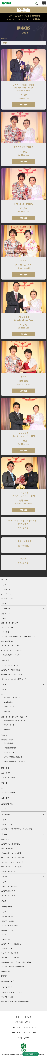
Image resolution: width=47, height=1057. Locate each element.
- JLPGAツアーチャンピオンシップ (15, 761)
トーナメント (5, 589)
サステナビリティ (7, 987)
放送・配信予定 (6, 773)
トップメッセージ (7, 916)
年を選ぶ (4, 39)
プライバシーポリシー (23, 1022)
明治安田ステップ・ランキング (12, 674)
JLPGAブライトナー (8, 804)
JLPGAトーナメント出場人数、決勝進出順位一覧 (18, 636)
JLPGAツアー (5, 618)
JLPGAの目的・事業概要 (9, 926)
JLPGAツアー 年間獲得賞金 (10, 670)
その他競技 (5, 632)
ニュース (4, 580)
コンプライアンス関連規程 (10, 957)
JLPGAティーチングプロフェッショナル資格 (16, 829)
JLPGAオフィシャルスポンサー (12, 944)
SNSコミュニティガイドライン (23, 1027)
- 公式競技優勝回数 (9, 748)
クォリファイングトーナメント (12, 646)
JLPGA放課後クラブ (8, 871)
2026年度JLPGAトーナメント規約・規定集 (16, 962)
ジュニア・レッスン (8, 599)
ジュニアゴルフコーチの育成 (11, 853)
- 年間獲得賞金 (8, 702)
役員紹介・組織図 (7, 921)
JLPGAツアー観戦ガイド (9, 793)
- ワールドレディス (9, 752)
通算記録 (4, 735)
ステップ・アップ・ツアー (10, 623)
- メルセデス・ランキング (11, 697)
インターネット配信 (8, 777)
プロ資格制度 (5, 814)
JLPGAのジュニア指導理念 (10, 844)
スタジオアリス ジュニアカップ (12, 862)
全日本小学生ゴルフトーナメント (12, 857)
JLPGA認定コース (7, 948)
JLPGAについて (6, 907)
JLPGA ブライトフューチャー (11, 992)
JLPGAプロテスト (7, 824)
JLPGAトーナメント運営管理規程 (12, 967)
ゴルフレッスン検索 (8, 895)
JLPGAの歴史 (6, 939)
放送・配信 (5, 768)
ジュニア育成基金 (7, 848)
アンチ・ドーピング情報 (9, 953)
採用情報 (4, 976)
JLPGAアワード (6, 935)
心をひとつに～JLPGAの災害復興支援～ (15, 1001)
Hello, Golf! (5, 839)
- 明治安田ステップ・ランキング (14, 720)
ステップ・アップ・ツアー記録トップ (14, 717)
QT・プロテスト (7, 594)
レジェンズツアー (7, 627)
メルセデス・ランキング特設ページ (13, 679)
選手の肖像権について (9, 971)
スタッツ (4, 684)
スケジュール (5, 614)
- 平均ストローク (8, 707)
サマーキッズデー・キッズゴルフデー (14, 867)
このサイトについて (23, 1017)
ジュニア (4, 834)
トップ (3, 585)
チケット (4, 783)
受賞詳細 (23, 105)
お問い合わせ (23, 1037)
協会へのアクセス (7, 930)
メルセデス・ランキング (9, 665)
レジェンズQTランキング (10, 655)
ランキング (5, 660)
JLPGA (3, 603)
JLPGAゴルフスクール (9, 886)
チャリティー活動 (7, 997)
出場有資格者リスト (8, 641)
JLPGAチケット (6, 788)
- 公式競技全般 (8, 743)
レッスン (4, 876)
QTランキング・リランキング (11, 650)
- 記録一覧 (6, 711)
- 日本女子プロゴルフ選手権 (12, 757)
